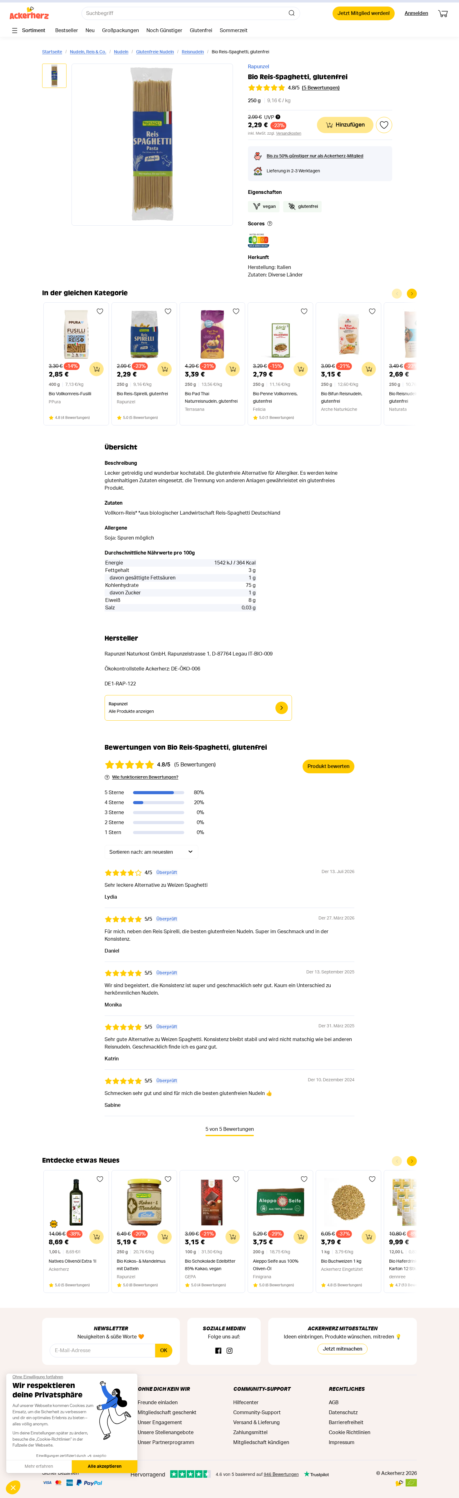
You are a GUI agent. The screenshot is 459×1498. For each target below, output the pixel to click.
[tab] (54, 76)
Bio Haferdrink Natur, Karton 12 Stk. (409, 1265)
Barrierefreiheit (346, 1422)
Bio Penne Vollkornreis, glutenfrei (275, 398)
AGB (333, 1402)
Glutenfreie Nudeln (155, 52)
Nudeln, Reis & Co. (88, 52)
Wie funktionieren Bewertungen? (145, 777)
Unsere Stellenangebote (166, 1432)
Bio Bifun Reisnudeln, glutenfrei (341, 398)
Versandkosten (288, 133)
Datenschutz (343, 1412)
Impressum (341, 1442)
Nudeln (121, 52)
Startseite (52, 52)
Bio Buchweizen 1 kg (341, 1261)
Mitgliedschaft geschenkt (167, 1412)
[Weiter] (412, 294)
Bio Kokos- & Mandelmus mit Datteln (141, 1265)
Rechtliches (347, 1389)
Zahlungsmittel (250, 1432)
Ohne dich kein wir (164, 1389)
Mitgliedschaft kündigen (261, 1442)
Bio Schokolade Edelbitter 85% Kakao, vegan (210, 1265)
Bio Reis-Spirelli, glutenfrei (142, 394)
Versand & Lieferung (256, 1422)
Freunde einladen (158, 1402)
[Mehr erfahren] (269, 224)
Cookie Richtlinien (349, 1432)
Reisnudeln (193, 52)
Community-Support (261, 1389)
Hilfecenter (246, 1402)
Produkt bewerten (328, 766)
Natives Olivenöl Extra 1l (72, 1261)
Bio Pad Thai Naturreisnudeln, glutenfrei (211, 398)
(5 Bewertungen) (321, 87)
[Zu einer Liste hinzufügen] (100, 311)
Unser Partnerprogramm (166, 1442)
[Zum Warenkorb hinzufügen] (96, 369)
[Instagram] (229, 1351)
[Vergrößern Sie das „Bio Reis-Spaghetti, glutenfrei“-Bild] (152, 144)
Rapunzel (258, 66)
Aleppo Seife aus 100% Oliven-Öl (276, 1265)
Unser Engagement (160, 1422)
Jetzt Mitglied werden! (364, 13)
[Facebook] (218, 1351)
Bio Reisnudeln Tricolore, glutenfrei (413, 398)
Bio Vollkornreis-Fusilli (70, 394)
